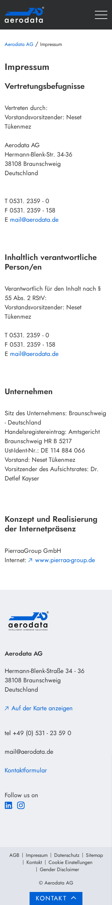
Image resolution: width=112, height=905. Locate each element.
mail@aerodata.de (34, 219)
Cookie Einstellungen (70, 862)
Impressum (37, 855)
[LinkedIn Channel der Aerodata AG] (9, 804)
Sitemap (94, 855)
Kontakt (34, 862)
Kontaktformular (26, 770)
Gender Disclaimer (59, 869)
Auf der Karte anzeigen (42, 708)
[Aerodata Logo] (28, 620)
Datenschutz (66, 855)
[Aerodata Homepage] (34, 14)
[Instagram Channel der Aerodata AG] (20, 804)
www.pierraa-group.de (65, 560)
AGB (14, 855)
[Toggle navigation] (101, 15)
